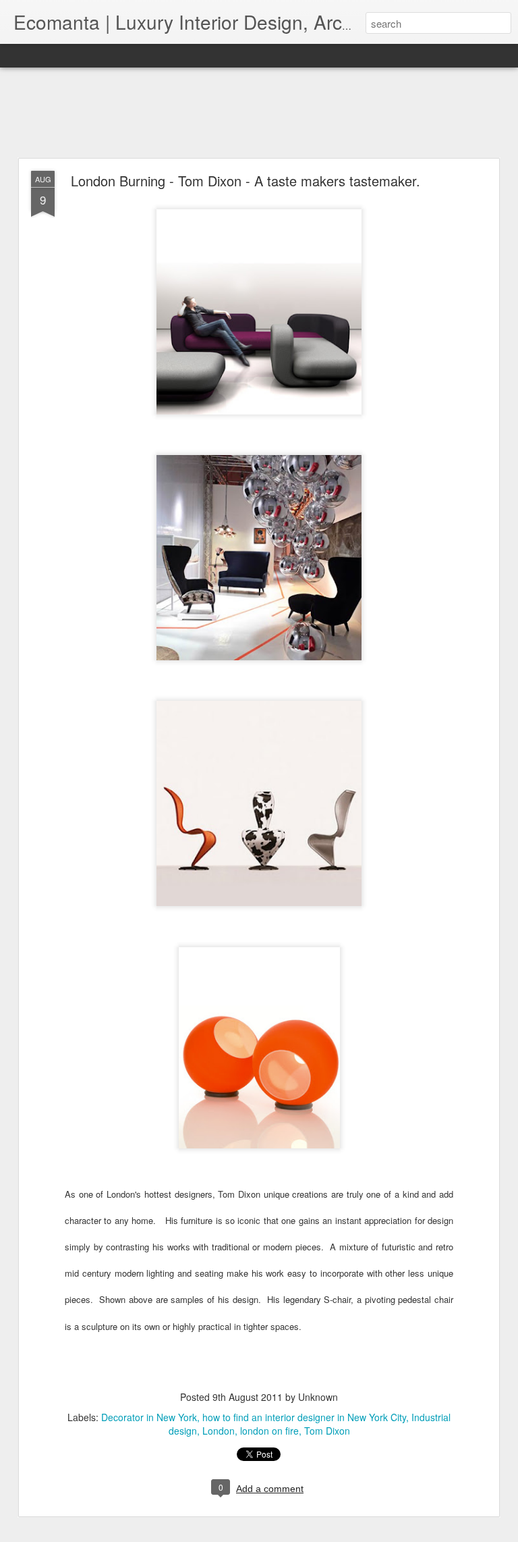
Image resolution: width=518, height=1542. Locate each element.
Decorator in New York (149, 1417)
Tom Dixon (327, 1430)
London (218, 1430)
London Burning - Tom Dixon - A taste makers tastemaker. (245, 180)
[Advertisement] (259, 113)
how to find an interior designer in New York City (304, 1417)
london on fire (269, 1430)
